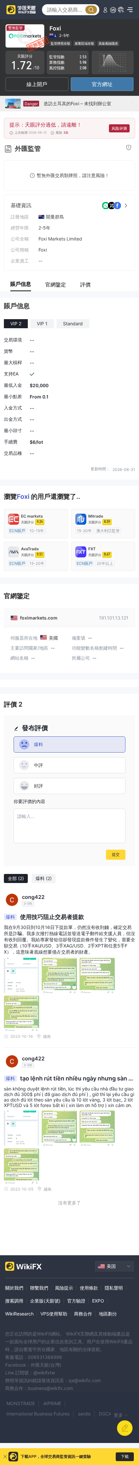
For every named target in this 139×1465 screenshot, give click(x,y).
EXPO (98, 1300)
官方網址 (102, 84)
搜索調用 (14, 1300)
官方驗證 (76, 1300)
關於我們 (14, 1288)
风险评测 (119, 128)
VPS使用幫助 (53, 1313)
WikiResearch (19, 1313)
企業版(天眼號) (45, 1300)
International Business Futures (38, 1413)
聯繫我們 (39, 1288)
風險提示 (64, 1288)
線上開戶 (37, 84)
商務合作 (83, 1313)
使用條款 (89, 1288)
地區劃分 (108, 1313)
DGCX (105, 1413)
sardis (84, 1413)
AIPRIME (52, 1403)
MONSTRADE (20, 1403)
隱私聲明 (114, 1288)
